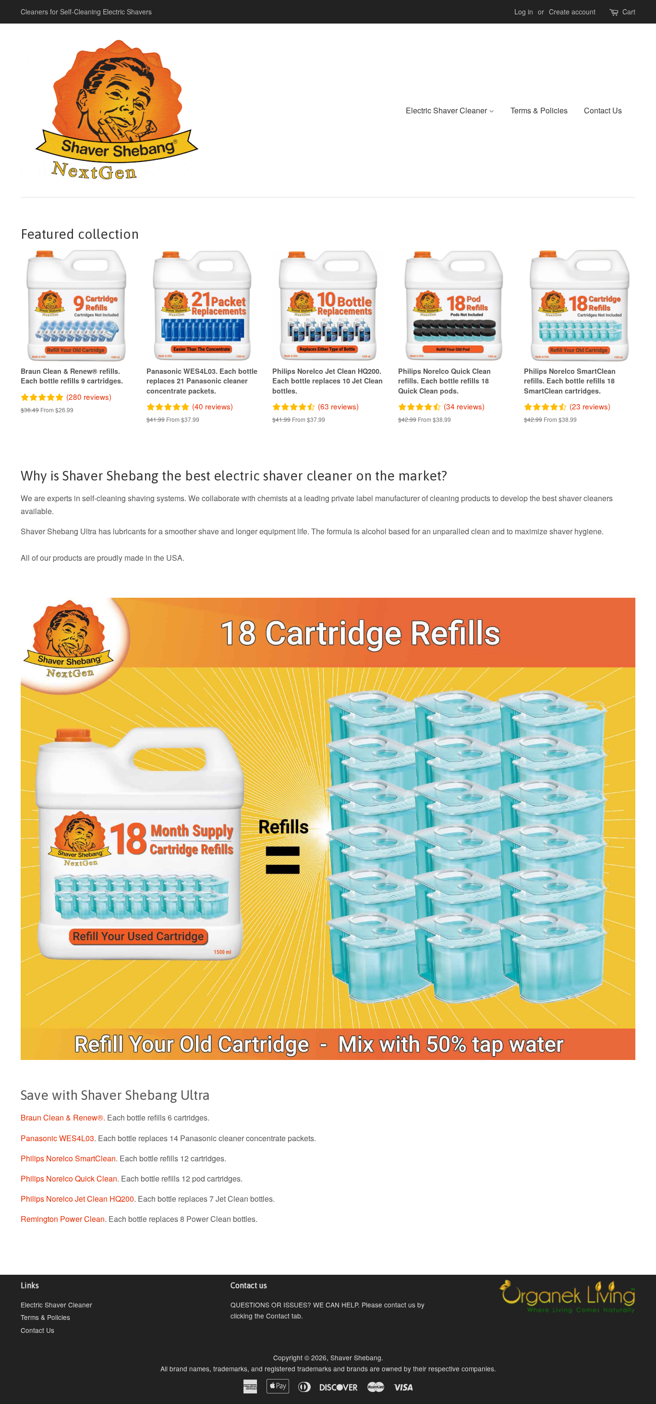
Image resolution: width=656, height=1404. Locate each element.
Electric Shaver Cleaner (447, 110)
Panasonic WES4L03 (57, 1138)
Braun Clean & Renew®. (63, 1117)
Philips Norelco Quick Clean (69, 1178)
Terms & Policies (539, 110)
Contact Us (603, 110)
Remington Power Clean (63, 1218)
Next (615, 829)
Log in (523, 11)
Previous (41, 829)
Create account (572, 11)
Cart (628, 11)
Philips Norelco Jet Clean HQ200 (77, 1198)
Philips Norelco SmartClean (68, 1158)
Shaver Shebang (355, 1357)
